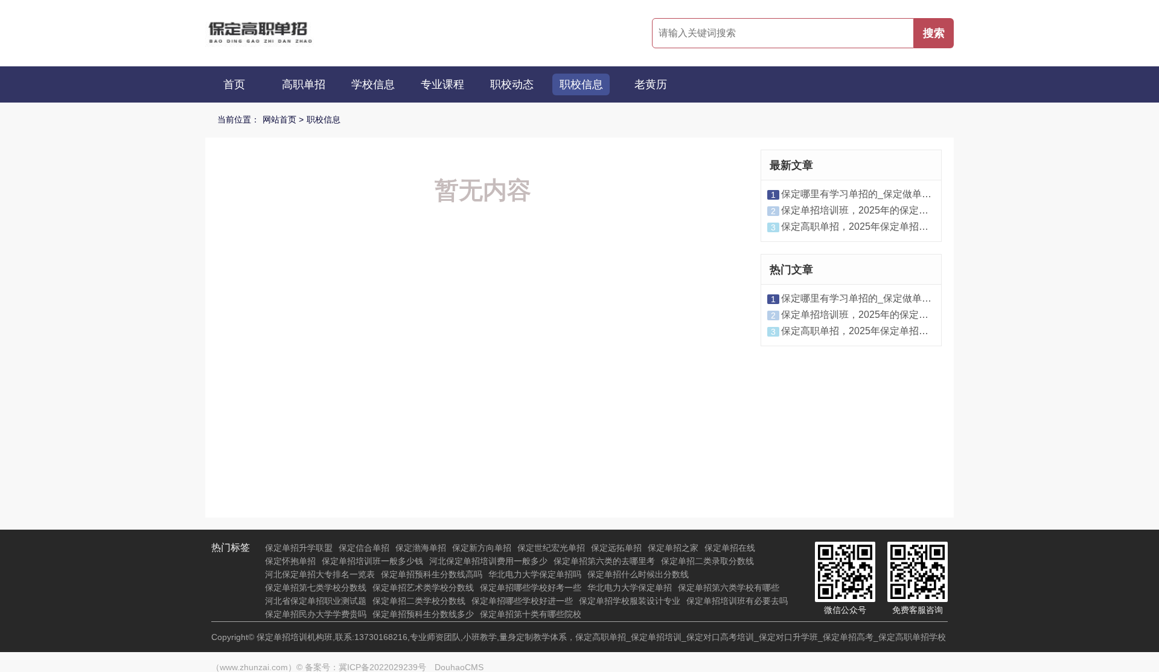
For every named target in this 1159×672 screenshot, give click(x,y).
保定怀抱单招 (290, 561)
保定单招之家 (673, 548)
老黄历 (650, 84)
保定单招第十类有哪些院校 (530, 614)
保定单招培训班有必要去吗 (737, 601)
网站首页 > (283, 119)
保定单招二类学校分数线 (418, 601)
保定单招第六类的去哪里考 (604, 561)
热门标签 (230, 547)
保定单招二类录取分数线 (707, 561)
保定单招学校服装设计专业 (629, 601)
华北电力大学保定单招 (629, 587)
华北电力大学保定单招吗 (534, 574)
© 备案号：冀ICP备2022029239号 (361, 667)
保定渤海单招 (420, 548)
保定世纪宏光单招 (551, 548)
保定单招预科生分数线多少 (423, 614)
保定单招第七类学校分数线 (315, 587)
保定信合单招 (364, 548)
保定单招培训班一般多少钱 (372, 561)
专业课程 (442, 84)
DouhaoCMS (459, 667)
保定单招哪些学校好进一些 (522, 601)
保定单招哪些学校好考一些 (530, 587)
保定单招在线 (729, 548)
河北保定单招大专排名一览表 (320, 574)
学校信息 (373, 84)
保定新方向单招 (481, 548)
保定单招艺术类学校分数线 (423, 587)
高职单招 (303, 84)
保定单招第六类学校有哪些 (728, 587)
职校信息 (581, 84)
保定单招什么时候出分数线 (638, 574)
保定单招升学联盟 (299, 548)
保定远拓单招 (616, 548)
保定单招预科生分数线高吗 (431, 574)
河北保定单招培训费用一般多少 (488, 561)
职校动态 (512, 84)
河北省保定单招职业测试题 (315, 601)
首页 (234, 84)
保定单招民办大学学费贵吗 (315, 614)
